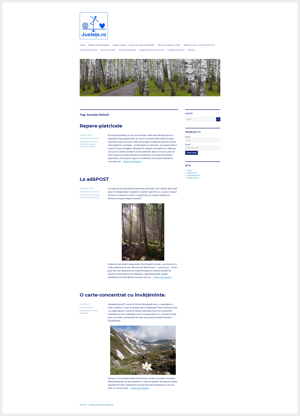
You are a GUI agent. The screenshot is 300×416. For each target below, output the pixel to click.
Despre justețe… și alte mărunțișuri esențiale (133, 45)
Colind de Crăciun (86, 195)
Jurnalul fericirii (85, 142)
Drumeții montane (88, 50)
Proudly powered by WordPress (101, 405)
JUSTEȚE (83, 405)
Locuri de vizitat (107, 50)
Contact (191, 50)
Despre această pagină (98, 45)
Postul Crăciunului (92, 197)
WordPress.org (193, 178)
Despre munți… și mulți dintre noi (199, 45)
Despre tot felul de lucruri (151, 50)
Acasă (82, 45)
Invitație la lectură (175, 50)
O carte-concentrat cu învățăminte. (123, 295)
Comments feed (193, 175)
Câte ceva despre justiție (169, 45)
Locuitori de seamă (127, 50)
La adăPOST (94, 179)
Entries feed (192, 173)
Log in (189, 170)
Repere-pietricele (101, 126)
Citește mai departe (132, 161)
